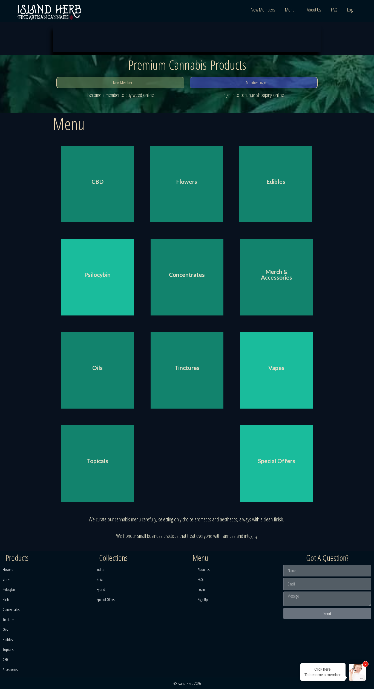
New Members (263, 9)
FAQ (334, 9)
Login (351, 9)
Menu (289, 9)
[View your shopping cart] (367, 10)
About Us (314, 9)
